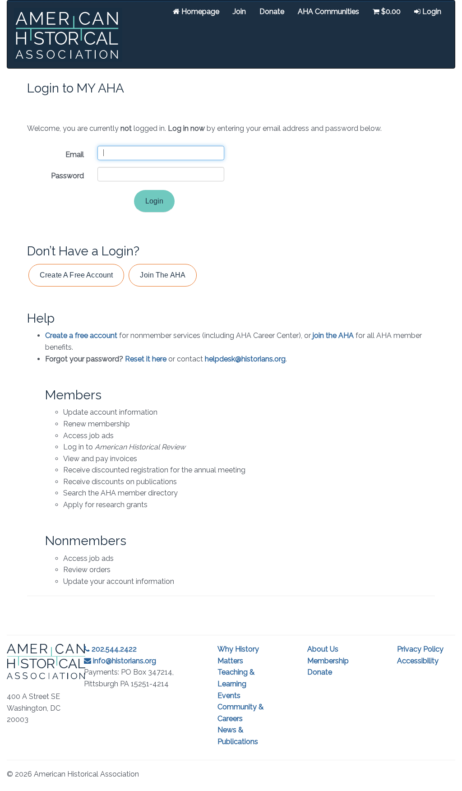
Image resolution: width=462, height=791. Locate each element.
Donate (271, 11)
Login (430, 11)
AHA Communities (328, 11)
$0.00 (390, 11)
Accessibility (418, 661)
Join (239, 11)
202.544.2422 (113, 649)
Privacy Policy (420, 649)
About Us (322, 649)
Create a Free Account (76, 275)
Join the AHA (162, 275)
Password (67, 175)
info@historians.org (123, 661)
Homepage (199, 11)
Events (228, 695)
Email (74, 154)
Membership (328, 661)
